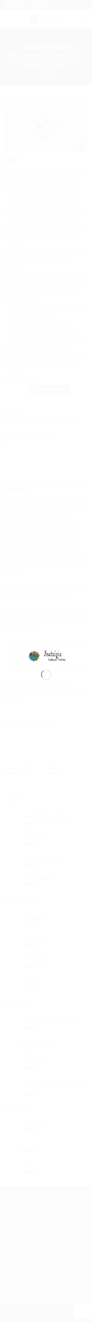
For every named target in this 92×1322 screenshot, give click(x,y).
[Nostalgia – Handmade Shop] (46, 656)
